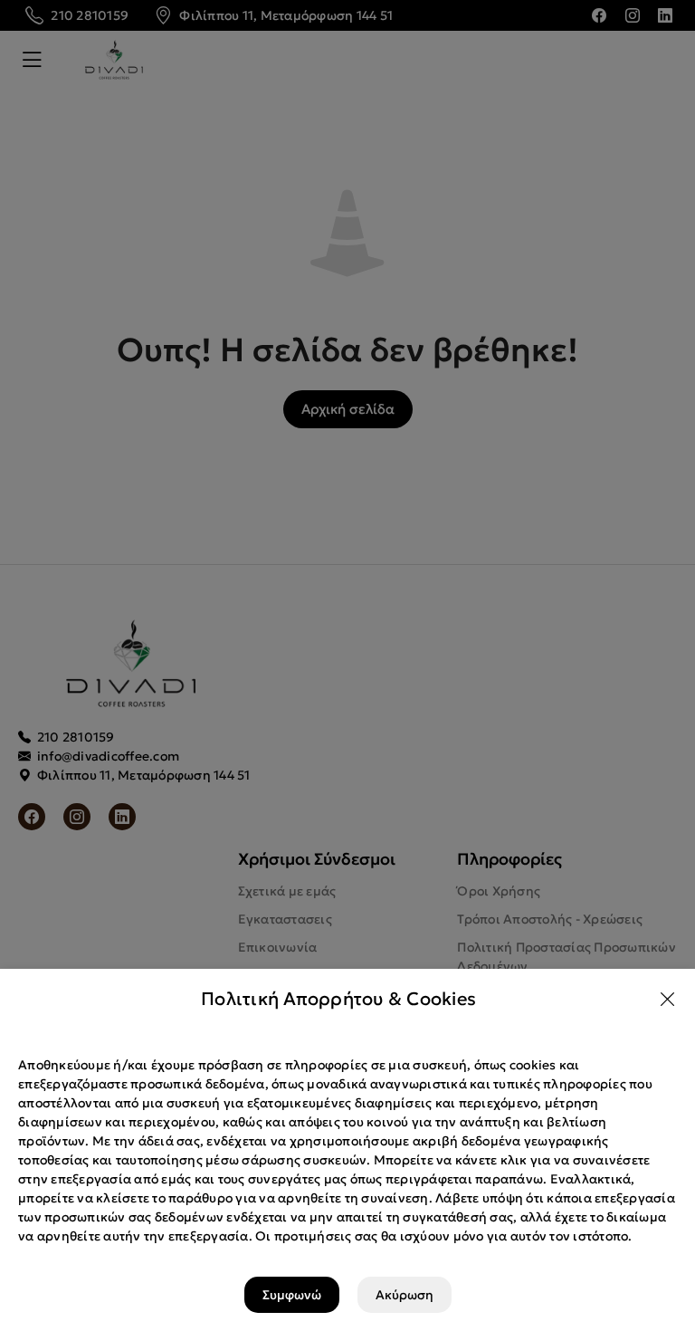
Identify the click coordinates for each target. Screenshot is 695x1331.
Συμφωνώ (291, 1295)
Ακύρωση (404, 1295)
